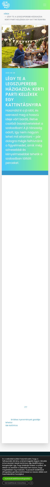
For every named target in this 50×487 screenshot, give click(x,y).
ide (30, 463)
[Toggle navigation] (44, 4)
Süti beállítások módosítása (15, 483)
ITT (25, 407)
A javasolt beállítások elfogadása (17, 479)
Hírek (6, 13)
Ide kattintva (11, 425)
